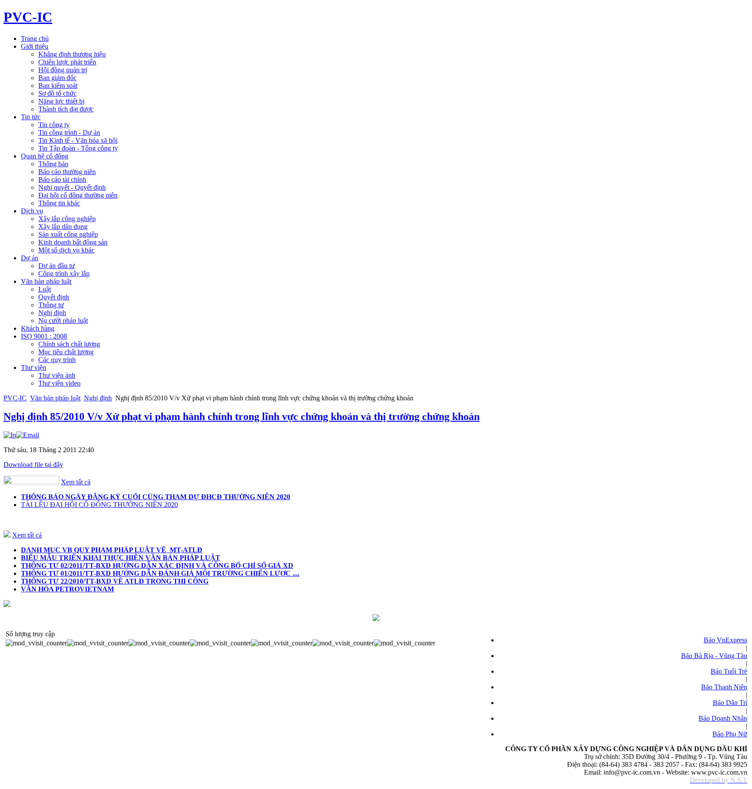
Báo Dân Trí (730, 702)
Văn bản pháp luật (55, 398)
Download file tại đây (33, 464)
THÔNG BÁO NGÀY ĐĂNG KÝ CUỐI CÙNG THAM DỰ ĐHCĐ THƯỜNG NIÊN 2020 (155, 496)
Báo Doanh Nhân (722, 718)
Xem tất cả (76, 482)
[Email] (27, 435)
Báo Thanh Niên (724, 687)
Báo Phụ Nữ (729, 734)
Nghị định (98, 398)
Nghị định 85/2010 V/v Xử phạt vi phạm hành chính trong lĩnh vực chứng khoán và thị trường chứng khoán (241, 416)
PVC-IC (15, 398)
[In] (9, 435)
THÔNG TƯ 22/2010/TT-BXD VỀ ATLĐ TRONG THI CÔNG (114, 581)
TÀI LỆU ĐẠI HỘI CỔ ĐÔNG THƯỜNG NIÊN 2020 (99, 504)
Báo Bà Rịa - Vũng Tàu (714, 655)
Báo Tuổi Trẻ (729, 671)
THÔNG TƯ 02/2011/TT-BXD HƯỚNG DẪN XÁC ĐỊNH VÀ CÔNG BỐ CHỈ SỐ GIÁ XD (157, 565)
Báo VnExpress (725, 640)
